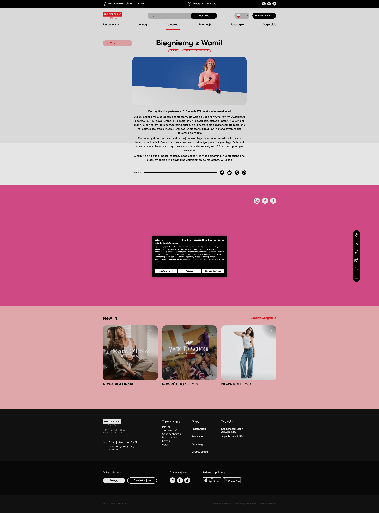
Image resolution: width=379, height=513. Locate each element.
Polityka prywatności (192, 240)
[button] (159, 240)
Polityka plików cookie (213, 240)
